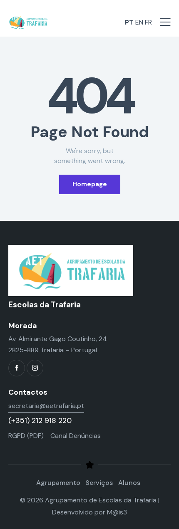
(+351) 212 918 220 (40, 420)
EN (139, 22)
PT (129, 22)
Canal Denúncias (75, 435)
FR (148, 22)
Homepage (89, 184)
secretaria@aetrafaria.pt (46, 405)
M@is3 (117, 512)
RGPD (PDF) (26, 435)
